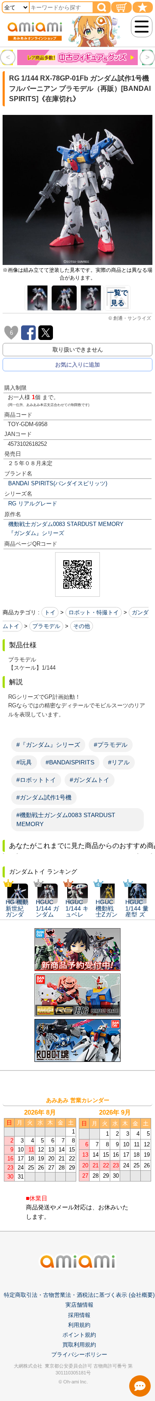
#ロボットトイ (36, 779)
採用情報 (79, 1315)
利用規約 (79, 1325)
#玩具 (24, 762)
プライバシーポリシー (79, 1354)
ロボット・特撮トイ (93, 612)
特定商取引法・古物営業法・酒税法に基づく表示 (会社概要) (79, 1295)
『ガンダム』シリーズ (36, 533)
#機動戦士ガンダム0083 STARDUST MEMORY (65, 819)
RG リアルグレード (32, 503)
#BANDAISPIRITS (70, 762)
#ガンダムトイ (89, 779)
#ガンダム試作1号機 (43, 797)
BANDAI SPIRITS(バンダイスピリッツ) (57, 483)
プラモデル (46, 626)
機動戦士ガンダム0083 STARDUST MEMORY (66, 524)
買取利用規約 (79, 1344)
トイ (50, 612)
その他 (81, 626)
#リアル (119, 762)
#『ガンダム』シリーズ (48, 744)
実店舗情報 (79, 1305)
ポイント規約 (79, 1335)
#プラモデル (110, 744)
